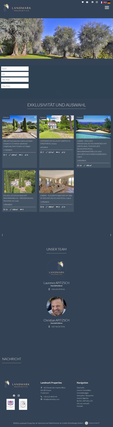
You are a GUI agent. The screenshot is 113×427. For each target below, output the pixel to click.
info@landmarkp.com (51, 399)
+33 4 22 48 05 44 (50, 397)
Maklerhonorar (54, 423)
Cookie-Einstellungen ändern (72, 423)
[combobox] (15, 68)
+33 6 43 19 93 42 (58, 289)
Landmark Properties (51, 382)
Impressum (42, 423)
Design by (94, 423)
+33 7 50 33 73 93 (58, 327)
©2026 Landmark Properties (24, 423)
